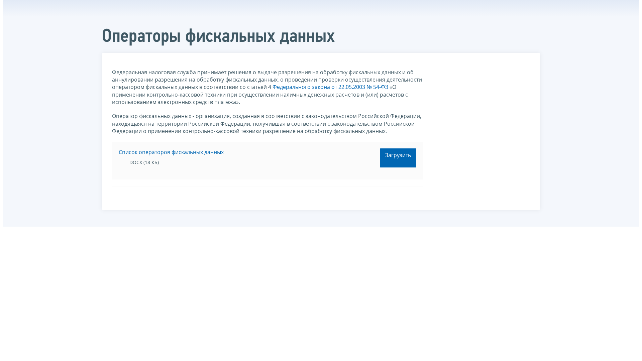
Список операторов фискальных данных (171, 152)
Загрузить (398, 155)
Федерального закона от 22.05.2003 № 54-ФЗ (330, 87)
